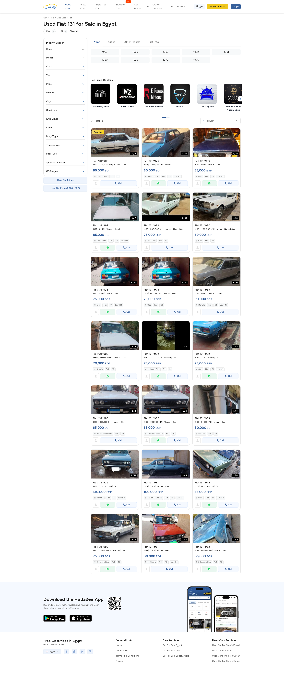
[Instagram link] (90, 651)
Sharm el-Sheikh (154, 498)
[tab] (97, 42)
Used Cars (68, 6)
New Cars (83, 6)
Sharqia (100, 369)
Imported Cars (100, 6)
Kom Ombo (101, 241)
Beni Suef (151, 241)
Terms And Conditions (127, 655)
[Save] (134, 132)
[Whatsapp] (158, 183)
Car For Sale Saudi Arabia (176, 655)
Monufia (201, 305)
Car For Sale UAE (171, 650)
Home (119, 645)
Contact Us (122, 650)
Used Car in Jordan (222, 650)
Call (120, 183)
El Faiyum (151, 562)
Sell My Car (219, 6)
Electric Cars (123, 6)
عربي (201, 6)
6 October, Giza (204, 562)
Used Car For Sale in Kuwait (226, 645)
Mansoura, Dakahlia (104, 434)
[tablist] (166, 42)
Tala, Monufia (102, 176)
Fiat (112, 176)
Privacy (119, 661)
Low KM (177, 176)
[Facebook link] (66, 651)
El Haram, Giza (153, 369)
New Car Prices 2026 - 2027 (65, 188)
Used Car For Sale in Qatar (226, 655)
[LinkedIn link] (82, 651)
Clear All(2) (76, 31)
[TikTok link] (74, 651)
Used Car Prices (65, 180)
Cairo (200, 498)
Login (236, 6)
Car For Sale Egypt (172, 645)
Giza (200, 176)
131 (118, 176)
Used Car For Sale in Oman (226, 661)
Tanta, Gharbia (153, 176)
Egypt (52, 651)
